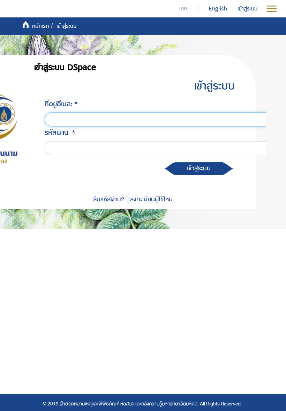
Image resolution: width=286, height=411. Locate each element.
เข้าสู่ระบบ (214, 86)
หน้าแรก (40, 26)
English (218, 8)
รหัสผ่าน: (58, 132)
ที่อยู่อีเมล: (59, 104)
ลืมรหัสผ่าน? (108, 199)
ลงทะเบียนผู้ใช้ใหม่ (151, 199)
